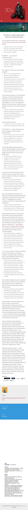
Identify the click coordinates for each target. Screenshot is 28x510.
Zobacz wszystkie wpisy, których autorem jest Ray (13, 399)
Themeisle (14, 507)
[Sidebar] (1, 21)
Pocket (18, 378)
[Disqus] (14, 438)
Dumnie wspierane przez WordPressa (10, 505)
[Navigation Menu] (26, 21)
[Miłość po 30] (14, 11)
